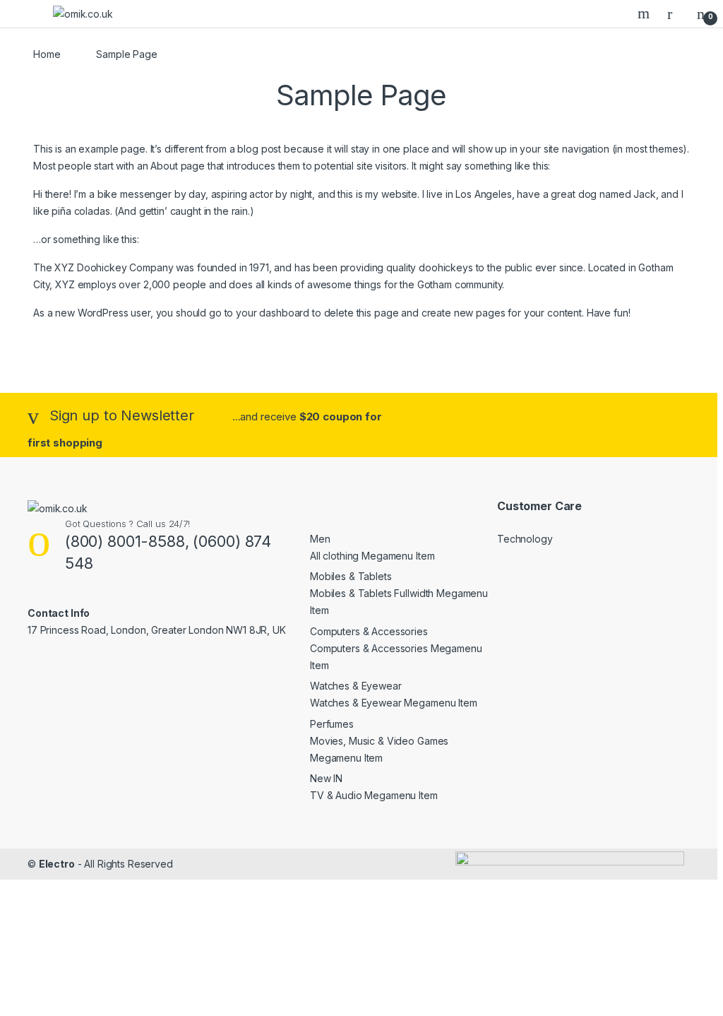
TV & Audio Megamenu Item (374, 795)
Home (46, 54)
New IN (326, 778)
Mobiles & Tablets (351, 576)
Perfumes (332, 724)
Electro (57, 864)
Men (320, 539)
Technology (525, 539)
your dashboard (272, 313)
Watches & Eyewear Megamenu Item (393, 703)
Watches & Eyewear (356, 686)
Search (645, 13)
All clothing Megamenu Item (372, 556)
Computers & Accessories (369, 631)
